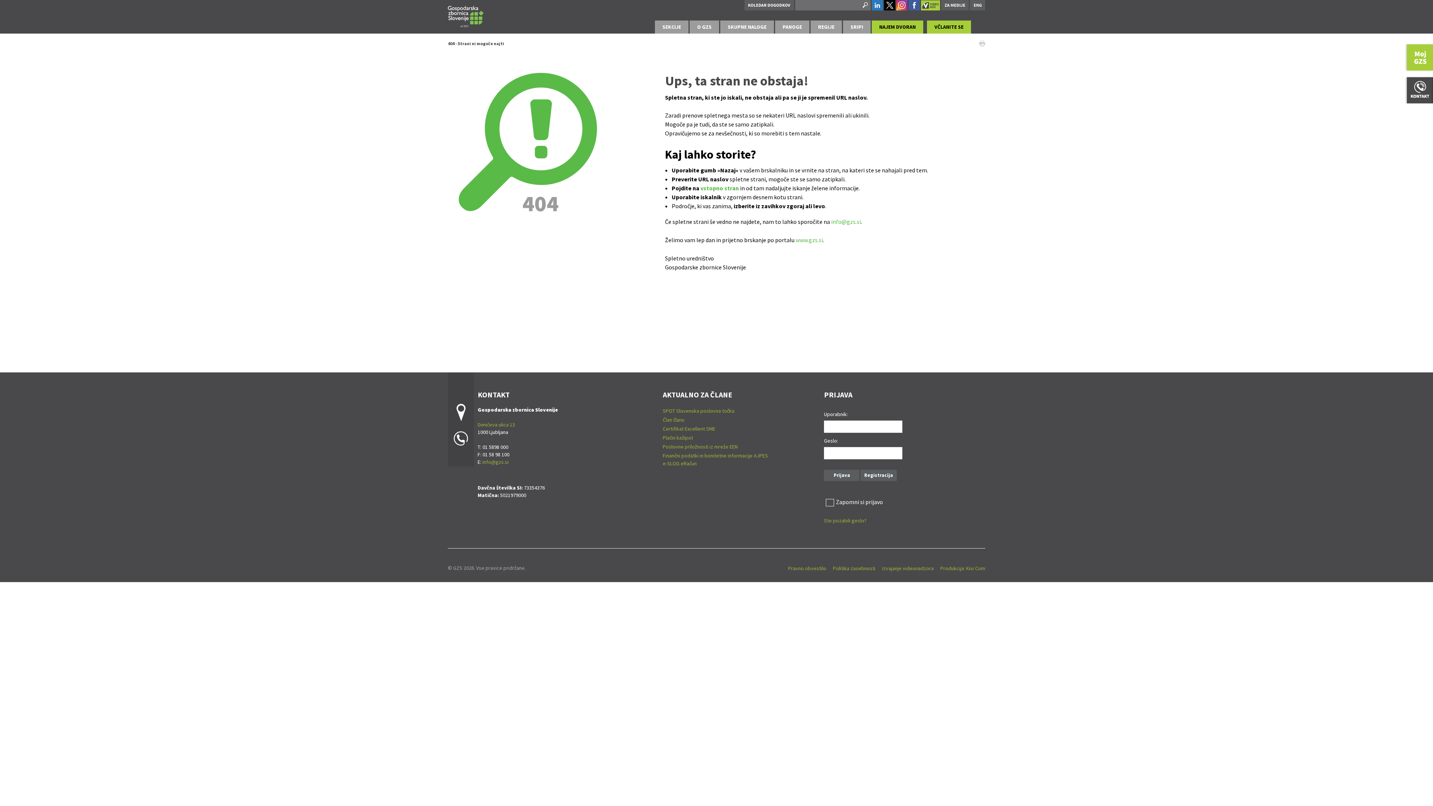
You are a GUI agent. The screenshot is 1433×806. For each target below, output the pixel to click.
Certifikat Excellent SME (689, 428)
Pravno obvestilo (807, 568)
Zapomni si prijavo (859, 502)
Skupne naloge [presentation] (747, 27)
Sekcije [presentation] (671, 27)
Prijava (842, 475)
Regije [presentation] (826, 27)
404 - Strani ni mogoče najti (476, 43)
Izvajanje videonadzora (908, 568)
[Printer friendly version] (982, 43)
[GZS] (466, 15)
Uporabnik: (836, 414)
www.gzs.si (809, 240)
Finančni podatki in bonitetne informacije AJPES (715, 455)
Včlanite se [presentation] (949, 27)
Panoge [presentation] (792, 27)
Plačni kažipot (678, 437)
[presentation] (704, 27)
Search (865, 5)
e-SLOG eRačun (680, 463)
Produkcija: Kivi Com (962, 568)
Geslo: (831, 440)
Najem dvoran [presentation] (897, 27)
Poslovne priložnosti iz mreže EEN (700, 446)
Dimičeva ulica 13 (496, 424)
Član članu (673, 419)
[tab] (672, 27)
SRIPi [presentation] (856, 27)
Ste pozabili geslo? (845, 520)
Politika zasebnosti (854, 568)
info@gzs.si (846, 221)
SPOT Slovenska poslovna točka (698, 410)
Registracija (878, 475)
